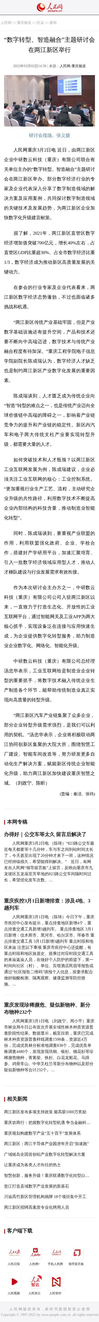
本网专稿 (17, 822)
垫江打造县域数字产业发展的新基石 (36, 1186)
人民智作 (55, 1293)
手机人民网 (55, 1264)
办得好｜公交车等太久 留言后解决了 (45, 834)
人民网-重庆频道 (73, 66)
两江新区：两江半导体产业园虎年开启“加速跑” (46, 1144)
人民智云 (34, 1293)
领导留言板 (76, 1264)
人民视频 (14, 1293)
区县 (40, 23)
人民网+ (34, 1264)
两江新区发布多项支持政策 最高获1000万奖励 (45, 1112)
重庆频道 (24, 23)
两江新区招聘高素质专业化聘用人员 (36, 1207)
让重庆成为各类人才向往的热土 (32, 1165)
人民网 (6, 23)
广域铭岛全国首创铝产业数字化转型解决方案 (44, 1154)
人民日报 (14, 1264)
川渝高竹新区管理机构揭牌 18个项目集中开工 (45, 1196)
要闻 (53, 23)
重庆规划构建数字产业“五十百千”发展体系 (42, 1133)
